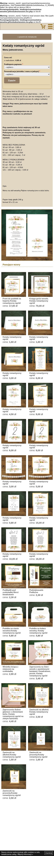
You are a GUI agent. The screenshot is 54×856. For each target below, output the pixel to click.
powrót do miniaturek (28, 37)
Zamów (12, 80)
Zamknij (48, 853)
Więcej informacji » (25, 854)
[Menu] (50, 26)
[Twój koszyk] (42, 26)
